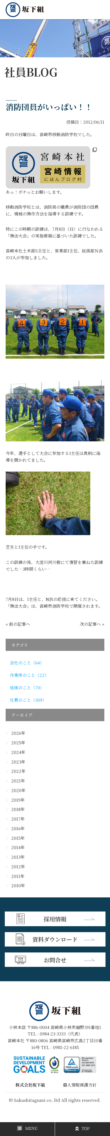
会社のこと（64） (27, 663)
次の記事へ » (92, 624)
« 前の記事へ (18, 624)
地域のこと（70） (27, 687)
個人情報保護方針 (80, 1085)
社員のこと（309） (28, 700)
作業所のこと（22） (29, 675)
